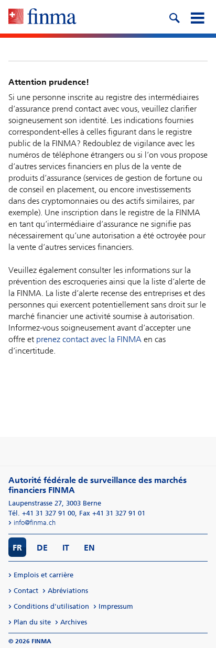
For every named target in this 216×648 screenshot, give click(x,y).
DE (42, 548)
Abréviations (68, 591)
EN (89, 548)
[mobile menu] (197, 16)
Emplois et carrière (43, 575)
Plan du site (32, 622)
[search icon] (174, 16)
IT (65, 548)
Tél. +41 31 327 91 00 (41, 513)
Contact (26, 591)
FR (17, 548)
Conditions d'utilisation (51, 606)
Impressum (116, 606)
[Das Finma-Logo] (42, 17)
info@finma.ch (35, 522)
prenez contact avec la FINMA (89, 339)
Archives (73, 622)
